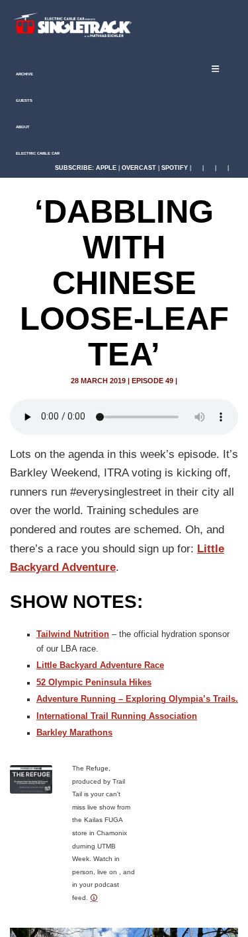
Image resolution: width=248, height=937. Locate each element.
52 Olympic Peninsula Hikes (93, 682)
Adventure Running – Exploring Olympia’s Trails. (137, 699)
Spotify (174, 168)
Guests (23, 100)
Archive (24, 74)
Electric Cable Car (37, 153)
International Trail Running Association (116, 716)
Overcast (139, 168)
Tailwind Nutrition (72, 634)
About (22, 127)
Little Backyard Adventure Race (100, 665)
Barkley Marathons (74, 732)
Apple (106, 168)
